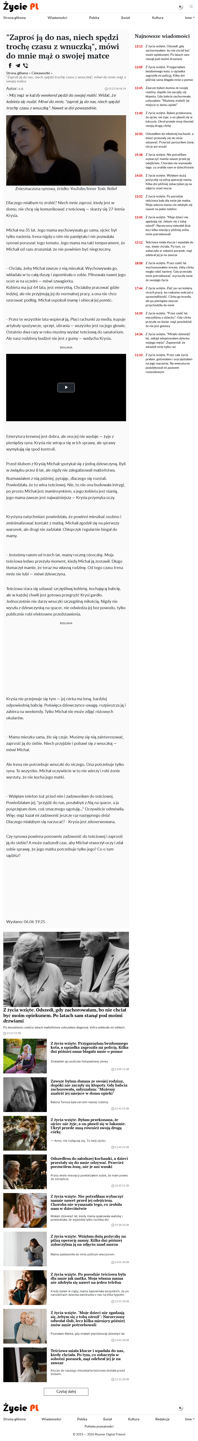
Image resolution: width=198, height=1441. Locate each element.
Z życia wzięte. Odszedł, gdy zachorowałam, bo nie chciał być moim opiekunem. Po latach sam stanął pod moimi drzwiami (167, 53)
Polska (94, 18)
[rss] (180, 6)
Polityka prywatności (99, 1426)
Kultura (157, 18)
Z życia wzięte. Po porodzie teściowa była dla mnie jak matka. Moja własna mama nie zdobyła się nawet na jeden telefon (169, 203)
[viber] (25, 65)
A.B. (21, 89)
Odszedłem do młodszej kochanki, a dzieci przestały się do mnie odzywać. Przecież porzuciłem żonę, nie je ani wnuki (170, 140)
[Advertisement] (66, 657)
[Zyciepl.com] (20, 6)
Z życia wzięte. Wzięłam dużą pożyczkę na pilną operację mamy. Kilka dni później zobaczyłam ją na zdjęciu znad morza (169, 182)
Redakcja (162, 1419)
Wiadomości (57, 18)
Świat (125, 18)
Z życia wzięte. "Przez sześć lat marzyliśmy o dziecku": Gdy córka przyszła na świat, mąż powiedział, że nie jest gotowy (169, 320)
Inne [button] (188, 18)
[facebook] (10, 65)
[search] (191, 6)
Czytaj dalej (66, 1392)
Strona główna (14, 18)
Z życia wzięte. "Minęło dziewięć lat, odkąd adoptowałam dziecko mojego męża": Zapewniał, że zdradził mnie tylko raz (168, 340)
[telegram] (18, 65)
